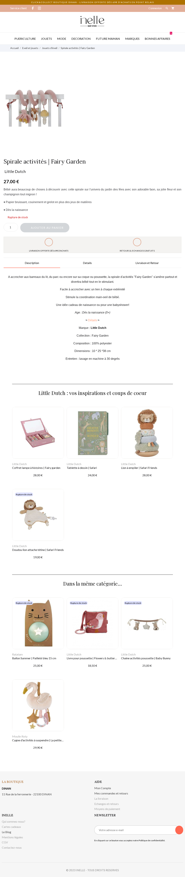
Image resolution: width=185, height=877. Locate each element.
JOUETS (46, 38)
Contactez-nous (12, 847)
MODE (61, 38)
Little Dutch (15, 171)
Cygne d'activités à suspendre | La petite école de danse (46, 740)
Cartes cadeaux (11, 826)
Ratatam (17, 654)
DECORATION (81, 38)
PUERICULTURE (25, 38)
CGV (5, 842)
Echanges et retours (106, 803)
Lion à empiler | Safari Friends (139, 467)
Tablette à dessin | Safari (82, 467)
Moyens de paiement (107, 809)
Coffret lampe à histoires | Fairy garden (36, 467)
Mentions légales (12, 837)
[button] (44, 227)
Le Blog (6, 832)
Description (32, 263)
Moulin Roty (19, 736)
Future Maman (108, 38)
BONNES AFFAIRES (158, 36)
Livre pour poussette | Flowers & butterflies (93, 658)
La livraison (101, 798)
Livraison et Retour (147, 263)
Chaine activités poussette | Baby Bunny (146, 658)
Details (87, 263)
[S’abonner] (179, 830)
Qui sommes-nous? (13, 821)
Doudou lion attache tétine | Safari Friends (38, 549)
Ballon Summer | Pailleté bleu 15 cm (34, 658)
